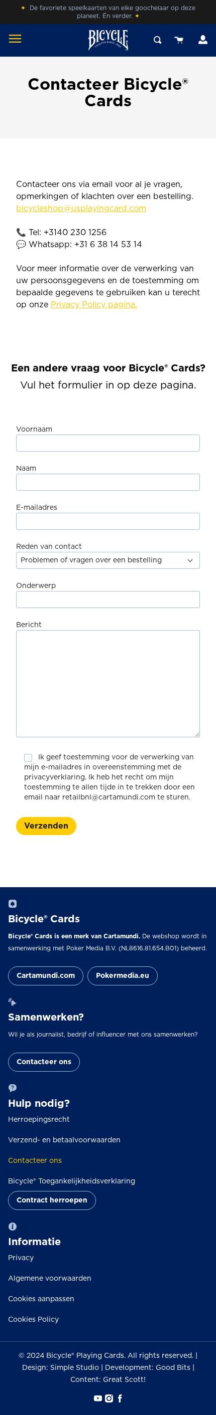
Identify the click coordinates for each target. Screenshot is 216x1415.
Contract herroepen (52, 1200)
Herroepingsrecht (39, 1119)
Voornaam (34, 429)
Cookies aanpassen (41, 1299)
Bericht (29, 625)
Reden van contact (49, 546)
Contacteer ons (44, 1062)
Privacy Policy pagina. (94, 305)
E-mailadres (36, 507)
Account (202, 40)
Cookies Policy (33, 1319)
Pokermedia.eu (122, 975)
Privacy (21, 1258)
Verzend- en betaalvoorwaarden (64, 1140)
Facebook (119, 1398)
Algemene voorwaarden (49, 1278)
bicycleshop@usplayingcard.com (81, 209)
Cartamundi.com (46, 975)
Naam (26, 468)
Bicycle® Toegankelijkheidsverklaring (71, 1181)
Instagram (108, 1398)
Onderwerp (36, 585)
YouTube (96, 1398)
